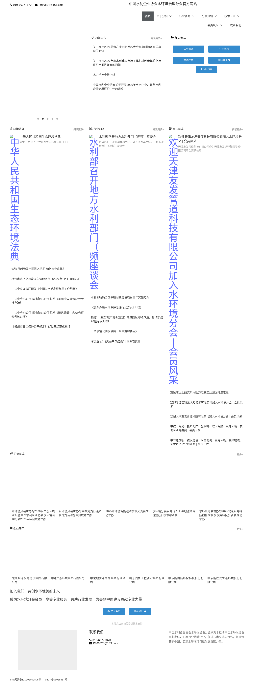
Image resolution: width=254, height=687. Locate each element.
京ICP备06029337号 (56, 679)
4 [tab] (52, 119)
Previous (9, 77)
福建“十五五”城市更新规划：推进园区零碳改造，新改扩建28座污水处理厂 (127, 319)
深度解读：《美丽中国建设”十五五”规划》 (116, 341)
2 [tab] (43, 119)
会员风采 (212, 25)
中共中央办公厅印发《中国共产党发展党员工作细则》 (45, 288)
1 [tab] (38, 119)
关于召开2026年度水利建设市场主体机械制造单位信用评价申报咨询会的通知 (127, 62)
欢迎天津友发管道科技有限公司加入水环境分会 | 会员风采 (206, 416)
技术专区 (230, 16)
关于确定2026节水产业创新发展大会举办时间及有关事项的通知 (127, 48)
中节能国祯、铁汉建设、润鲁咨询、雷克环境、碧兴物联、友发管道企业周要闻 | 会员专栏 (206, 442)
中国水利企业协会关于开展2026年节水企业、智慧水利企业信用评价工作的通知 (127, 86)
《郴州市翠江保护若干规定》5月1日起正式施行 (41, 326)
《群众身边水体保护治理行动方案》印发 (116, 307)
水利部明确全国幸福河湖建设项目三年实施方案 (120, 297)
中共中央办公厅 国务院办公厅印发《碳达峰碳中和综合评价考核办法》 (48, 314)
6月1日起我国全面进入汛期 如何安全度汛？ (38, 268)
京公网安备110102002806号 (25, 679)
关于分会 (162, 16)
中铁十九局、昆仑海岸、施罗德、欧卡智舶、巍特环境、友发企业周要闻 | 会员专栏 (206, 428)
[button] (188, 49)
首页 (148, 16)
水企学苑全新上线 (104, 74)
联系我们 (235, 25)
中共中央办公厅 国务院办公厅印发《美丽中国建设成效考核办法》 (48, 300)
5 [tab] (57, 119)
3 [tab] (47, 119)
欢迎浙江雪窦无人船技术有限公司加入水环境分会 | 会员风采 (206, 404)
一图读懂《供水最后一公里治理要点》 (114, 331)
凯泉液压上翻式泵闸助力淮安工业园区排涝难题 (199, 392)
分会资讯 (207, 16)
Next (86, 77)
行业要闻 (184, 16)
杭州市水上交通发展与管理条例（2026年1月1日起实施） (47, 278)
